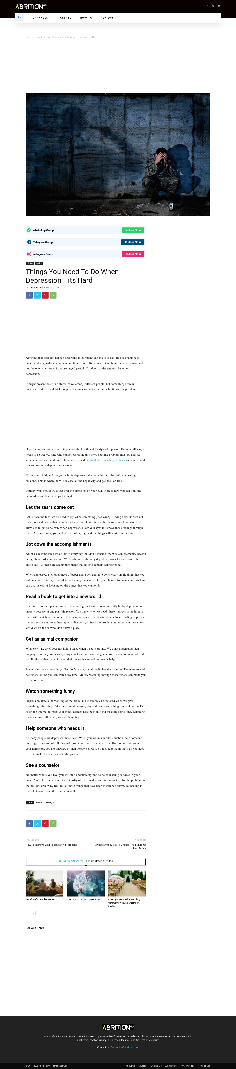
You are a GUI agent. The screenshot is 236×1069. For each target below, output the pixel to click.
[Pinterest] (213, 6)
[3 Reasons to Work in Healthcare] (86, 883)
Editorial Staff (36, 287)
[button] (20, 17)
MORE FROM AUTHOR (99, 861)
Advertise (143, 1065)
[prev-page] (28, 913)
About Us (130, 1065)
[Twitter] (219, 6)
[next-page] (33, 913)
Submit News (171, 1065)
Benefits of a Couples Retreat (40, 899)
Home (29, 37)
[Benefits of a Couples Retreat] (44, 883)
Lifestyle (39, 37)
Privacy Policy (187, 1065)
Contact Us (156, 1065)
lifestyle (50, 802)
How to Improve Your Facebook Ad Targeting (51, 844)
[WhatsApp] (53, 295)
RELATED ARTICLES (70, 861)
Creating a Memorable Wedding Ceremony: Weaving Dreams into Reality (124, 903)
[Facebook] (207, 6)
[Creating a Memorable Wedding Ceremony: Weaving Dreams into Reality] (127, 883)
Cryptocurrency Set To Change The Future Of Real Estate (120, 846)
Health (39, 263)
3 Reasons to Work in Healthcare (83, 899)
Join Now (134, 230)
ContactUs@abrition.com (125, 1047)
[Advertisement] (118, 67)
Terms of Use (203, 1065)
